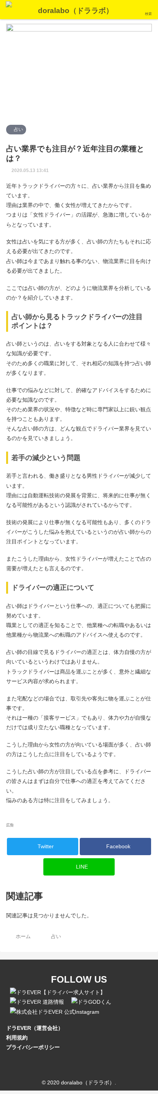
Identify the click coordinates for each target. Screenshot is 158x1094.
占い (18, 129)
